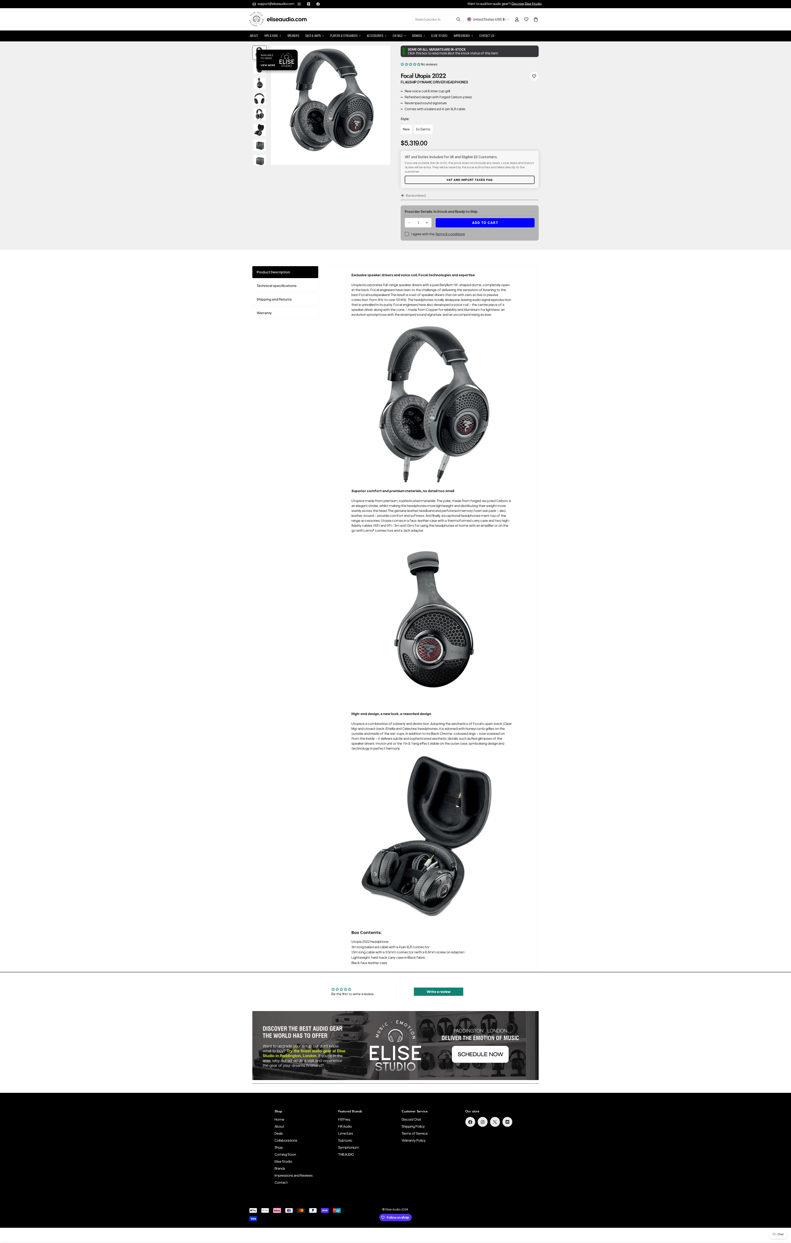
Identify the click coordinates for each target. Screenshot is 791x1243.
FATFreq (344, 1120)
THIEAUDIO (346, 1155)
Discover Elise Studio (527, 4)
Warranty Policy (414, 1141)
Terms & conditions (450, 234)
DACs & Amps (313, 36)
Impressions (462, 36)
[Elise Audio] (278, 19)
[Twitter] (495, 1122)
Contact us (486, 36)
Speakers (293, 36)
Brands (417, 36)
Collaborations (286, 1141)
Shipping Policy (413, 1127)
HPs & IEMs (271, 36)
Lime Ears (345, 1134)
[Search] (458, 19)
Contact (281, 1183)
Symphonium (348, 1148)
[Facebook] (318, 4)
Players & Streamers (343, 36)
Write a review (438, 992)
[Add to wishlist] (534, 76)
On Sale (398, 36)
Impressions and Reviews (294, 1176)
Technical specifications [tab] (277, 286)
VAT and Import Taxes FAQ (470, 179)
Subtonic (345, 1141)
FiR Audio (345, 1127)
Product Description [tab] (273, 272)
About (254, 36)
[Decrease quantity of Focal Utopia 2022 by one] (409, 222)
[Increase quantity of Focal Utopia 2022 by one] (426, 222)
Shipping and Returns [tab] (274, 299)
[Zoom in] (381, 54)
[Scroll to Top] (783, 1220)
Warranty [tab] (264, 313)
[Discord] (308, 4)
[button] (536, 19)
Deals (279, 1134)
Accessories (375, 36)
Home (279, 1120)
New (406, 129)
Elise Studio (439, 36)
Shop (279, 1148)
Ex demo (423, 129)
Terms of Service (415, 1134)
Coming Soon (285, 1155)
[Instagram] (299, 4)
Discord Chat (411, 1120)
